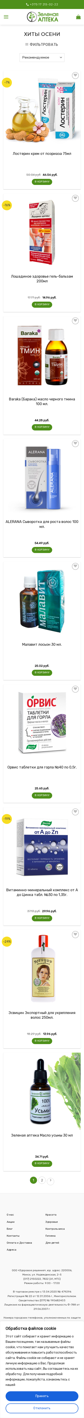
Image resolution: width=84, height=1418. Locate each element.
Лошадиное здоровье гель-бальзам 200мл (42, 278)
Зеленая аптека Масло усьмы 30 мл (42, 1135)
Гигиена (50, 1235)
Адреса (11, 1249)
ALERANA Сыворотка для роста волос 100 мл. (42, 524)
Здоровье (51, 1221)
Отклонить (42, 1408)
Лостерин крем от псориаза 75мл (42, 153)
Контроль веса (55, 1228)
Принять (42, 1396)
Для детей (52, 1242)
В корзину (42, 181)
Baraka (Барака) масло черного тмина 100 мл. (42, 401)
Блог (10, 1228)
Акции (11, 1221)
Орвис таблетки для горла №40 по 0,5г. (42, 767)
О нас (10, 1214)
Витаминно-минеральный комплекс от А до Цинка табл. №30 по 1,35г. (42, 892)
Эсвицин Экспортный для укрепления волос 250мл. (42, 1015)
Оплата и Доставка (19, 1242)
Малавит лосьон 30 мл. (42, 644)
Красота (50, 1214)
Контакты (13, 1235)
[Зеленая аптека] (42, 17)
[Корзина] (78, 17)
